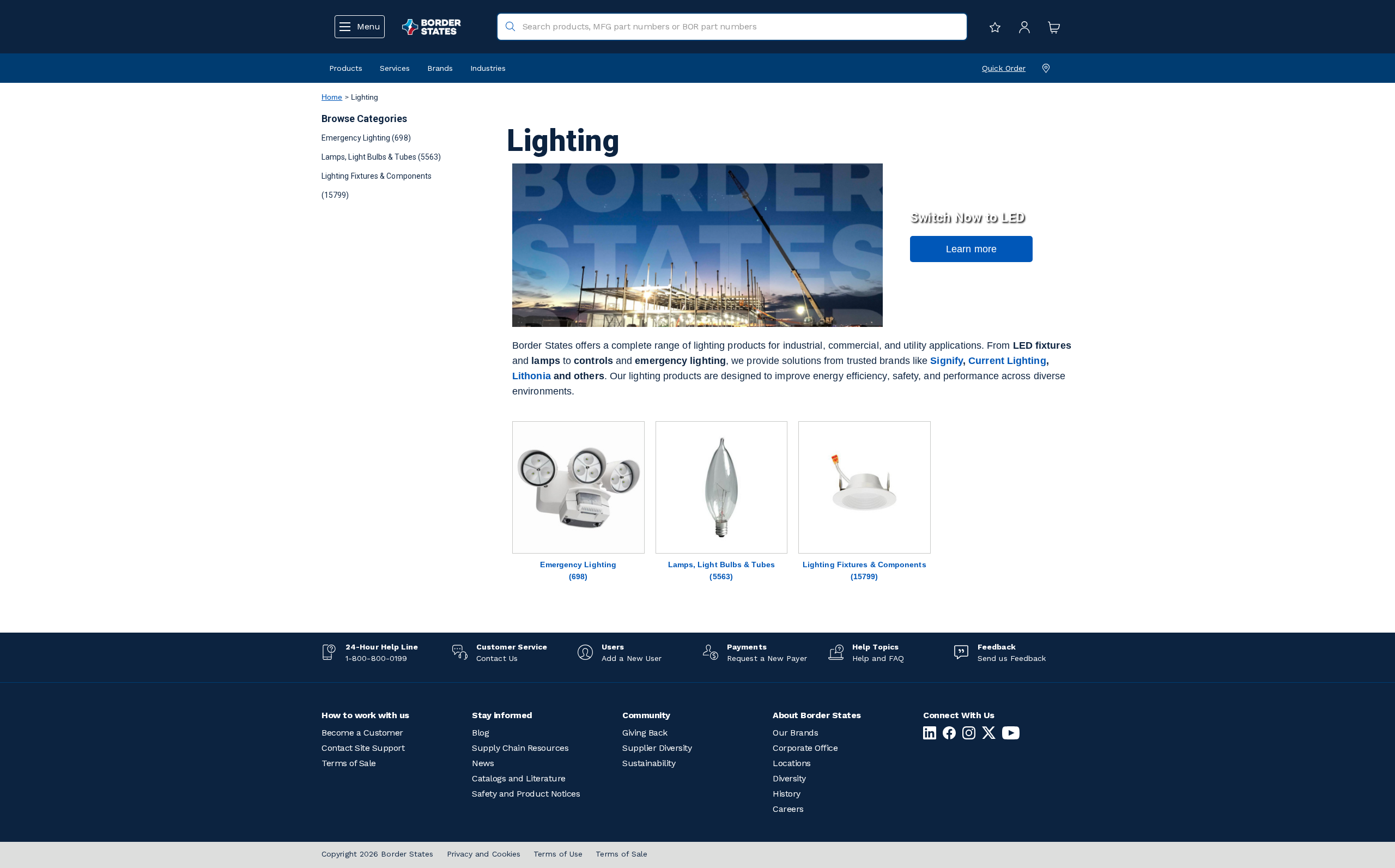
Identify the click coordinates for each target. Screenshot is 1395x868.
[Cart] (1051, 26)
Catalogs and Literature (519, 778)
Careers (788, 809)
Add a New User (632, 658)
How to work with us (365, 715)
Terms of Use (558, 853)
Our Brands (795, 732)
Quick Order (1004, 68)
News (483, 763)
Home (332, 97)
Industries (488, 68)
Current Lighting (1007, 360)
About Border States (817, 715)
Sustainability (648, 763)
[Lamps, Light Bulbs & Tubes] (722, 487)
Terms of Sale (349, 763)
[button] (971, 249)
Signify (946, 360)
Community (646, 715)
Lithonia (531, 376)
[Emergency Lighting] (578, 487)
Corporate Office (805, 748)
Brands (440, 68)
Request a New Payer (767, 658)
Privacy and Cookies (484, 853)
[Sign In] (1021, 26)
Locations (792, 763)
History (786, 793)
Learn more (971, 249)
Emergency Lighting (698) (366, 137)
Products (345, 68)
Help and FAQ (878, 658)
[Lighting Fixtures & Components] (864, 487)
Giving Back (645, 732)
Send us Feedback (1012, 658)
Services (395, 68)
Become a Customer (362, 732)
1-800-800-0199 (376, 658)
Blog (480, 732)
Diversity (789, 778)
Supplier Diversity (657, 748)
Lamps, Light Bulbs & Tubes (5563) (381, 157)
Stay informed (502, 715)
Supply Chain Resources (520, 748)
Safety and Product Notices (526, 793)
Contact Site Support (363, 748)
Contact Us (497, 658)
